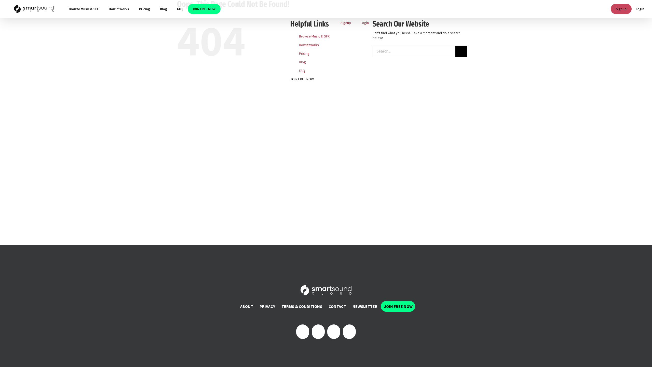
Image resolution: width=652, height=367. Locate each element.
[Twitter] (318, 331)
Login (640, 9)
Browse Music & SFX (314, 36)
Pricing (304, 53)
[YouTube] (349, 331)
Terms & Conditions (301, 306)
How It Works (309, 45)
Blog (302, 62)
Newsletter (364, 306)
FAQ (302, 70)
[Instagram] (333, 331)
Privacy (267, 306)
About (246, 306)
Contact (337, 306)
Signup (621, 9)
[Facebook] (302, 331)
